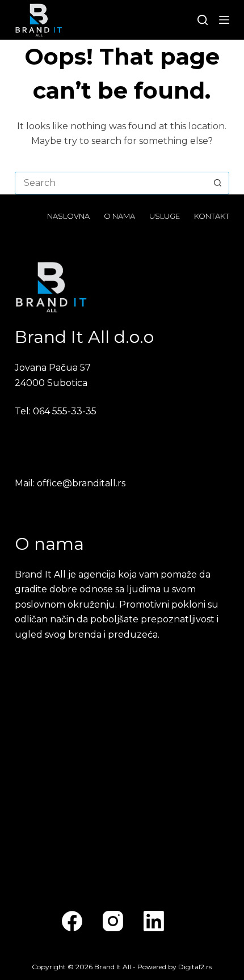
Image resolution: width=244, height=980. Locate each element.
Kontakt (211, 215)
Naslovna (68, 215)
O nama (119, 215)
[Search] (202, 20)
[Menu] (224, 20)
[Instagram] (113, 921)
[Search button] (217, 183)
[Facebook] (72, 921)
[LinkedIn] (154, 921)
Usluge (164, 215)
